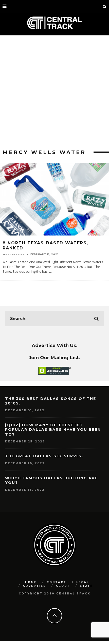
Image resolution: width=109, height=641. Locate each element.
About (63, 586)
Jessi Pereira (14, 254)
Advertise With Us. (55, 345)
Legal (82, 582)
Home (31, 582)
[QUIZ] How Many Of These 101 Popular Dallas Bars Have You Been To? (53, 429)
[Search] (104, 6)
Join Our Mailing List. (54, 357)
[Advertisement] (54, 92)
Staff (86, 586)
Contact (56, 582)
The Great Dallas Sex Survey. (44, 456)
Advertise (34, 586)
